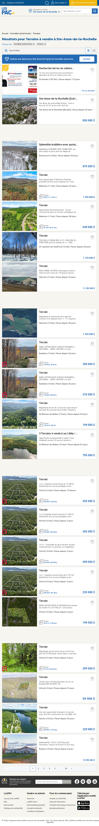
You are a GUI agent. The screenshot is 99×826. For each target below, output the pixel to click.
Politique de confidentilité (13, 808)
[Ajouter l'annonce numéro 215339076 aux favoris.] (92, 176)
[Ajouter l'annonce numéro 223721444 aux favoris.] (92, 542)
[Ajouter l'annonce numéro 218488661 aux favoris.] (92, 207)
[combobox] (76, 11)
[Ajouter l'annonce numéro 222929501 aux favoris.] (92, 374)
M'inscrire (66, 782)
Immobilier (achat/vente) (20, 33)
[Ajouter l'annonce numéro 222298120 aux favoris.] (92, 679)
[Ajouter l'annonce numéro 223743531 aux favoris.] (92, 511)
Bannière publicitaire (57, 808)
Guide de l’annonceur (57, 802)
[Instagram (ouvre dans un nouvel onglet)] (89, 783)
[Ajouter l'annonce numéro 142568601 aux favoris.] (92, 70)
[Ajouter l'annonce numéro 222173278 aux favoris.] (92, 405)
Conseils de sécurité (34, 808)
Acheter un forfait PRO (58, 799)
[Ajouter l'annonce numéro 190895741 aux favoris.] (92, 237)
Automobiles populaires (36, 805)
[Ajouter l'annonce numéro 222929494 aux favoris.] (92, 344)
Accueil (5, 33)
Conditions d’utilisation (35, 811)
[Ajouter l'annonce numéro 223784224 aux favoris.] (92, 481)
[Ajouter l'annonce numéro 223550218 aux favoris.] (92, 648)
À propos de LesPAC (11, 799)
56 (66, 768)
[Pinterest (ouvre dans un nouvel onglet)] (83, 783)
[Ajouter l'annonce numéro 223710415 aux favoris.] (92, 572)
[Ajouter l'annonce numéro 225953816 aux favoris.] (92, 602)
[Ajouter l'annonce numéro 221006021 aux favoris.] (92, 268)
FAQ (5, 802)
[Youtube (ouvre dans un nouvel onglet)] (95, 783)
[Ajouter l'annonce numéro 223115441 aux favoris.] (92, 435)
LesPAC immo (32, 802)
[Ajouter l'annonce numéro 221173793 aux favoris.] (92, 100)
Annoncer (30, 799)
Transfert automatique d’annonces (62, 805)
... (60, 768)
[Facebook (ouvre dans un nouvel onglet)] (77, 783)
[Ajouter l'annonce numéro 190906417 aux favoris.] (92, 146)
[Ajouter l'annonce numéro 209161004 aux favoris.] (92, 739)
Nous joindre (8, 805)
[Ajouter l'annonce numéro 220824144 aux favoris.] (92, 313)
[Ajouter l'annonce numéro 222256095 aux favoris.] (92, 709)
